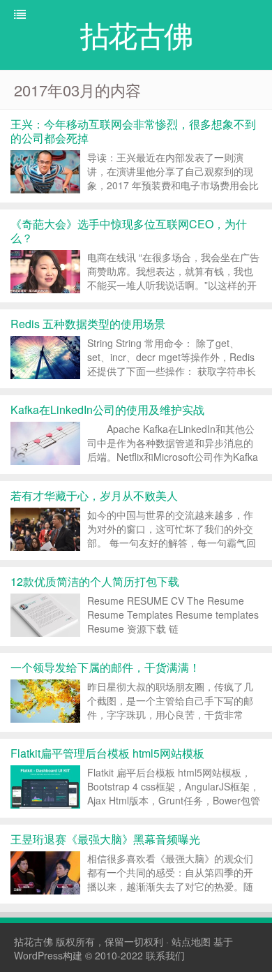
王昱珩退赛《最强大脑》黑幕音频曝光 (105, 839)
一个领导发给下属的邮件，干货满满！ (105, 667)
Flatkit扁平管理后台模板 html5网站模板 (107, 753)
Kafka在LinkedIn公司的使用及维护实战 (107, 410)
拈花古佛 (33, 941)
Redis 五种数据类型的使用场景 (87, 324)
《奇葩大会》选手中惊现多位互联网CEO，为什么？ (128, 231)
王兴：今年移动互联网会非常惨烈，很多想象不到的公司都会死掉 (133, 131)
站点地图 (191, 941)
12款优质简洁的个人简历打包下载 (94, 581)
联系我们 (165, 955)
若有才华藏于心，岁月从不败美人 (94, 495)
